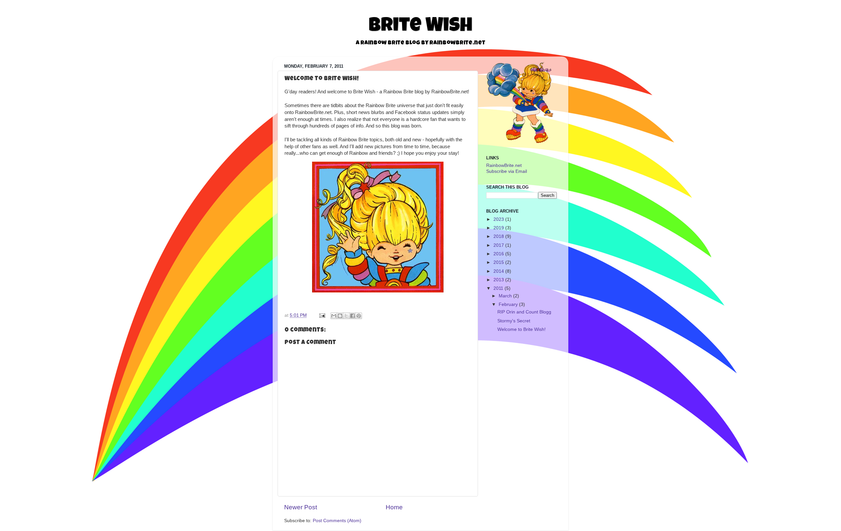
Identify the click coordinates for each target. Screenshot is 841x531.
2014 (498, 271)
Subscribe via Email (506, 171)
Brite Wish (420, 27)
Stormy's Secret (513, 320)
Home (394, 507)
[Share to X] (346, 315)
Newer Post (300, 507)
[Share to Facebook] (352, 315)
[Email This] (333, 315)
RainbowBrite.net (504, 165)
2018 (498, 236)
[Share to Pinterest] (358, 315)
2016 (498, 253)
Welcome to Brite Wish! (521, 329)
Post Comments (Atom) (337, 520)
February (508, 304)
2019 (498, 227)
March (505, 295)
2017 (498, 245)
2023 (498, 219)
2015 (498, 262)
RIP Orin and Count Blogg (524, 312)
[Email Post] (322, 315)
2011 (498, 288)
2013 (498, 279)
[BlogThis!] (340, 315)
